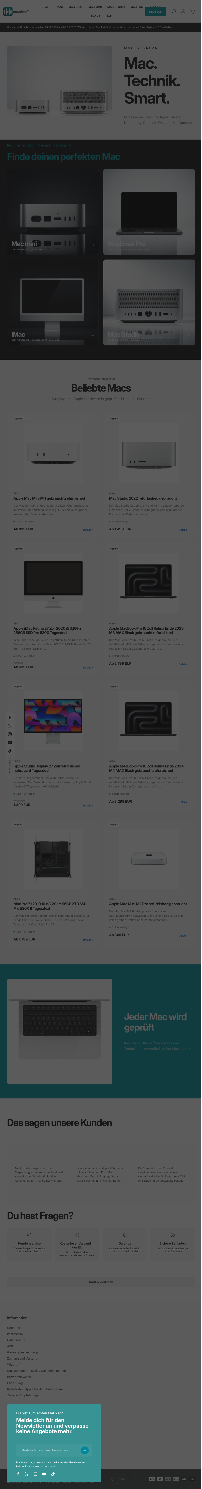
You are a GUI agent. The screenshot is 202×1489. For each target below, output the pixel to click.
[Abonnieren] (85, 1450)
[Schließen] (93, 1412)
